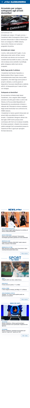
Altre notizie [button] (24, 253)
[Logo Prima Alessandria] (15, 2)
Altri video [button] (25, 335)
